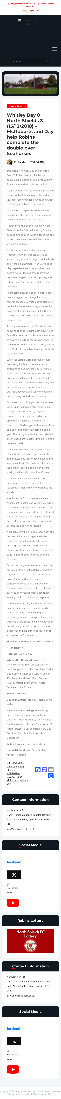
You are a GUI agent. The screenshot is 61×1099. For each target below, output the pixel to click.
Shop (24, 11)
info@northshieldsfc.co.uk (22, 4)
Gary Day (12, 766)
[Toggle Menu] (54, 48)
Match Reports (17, 106)
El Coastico (18, 762)
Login (31, 11)
